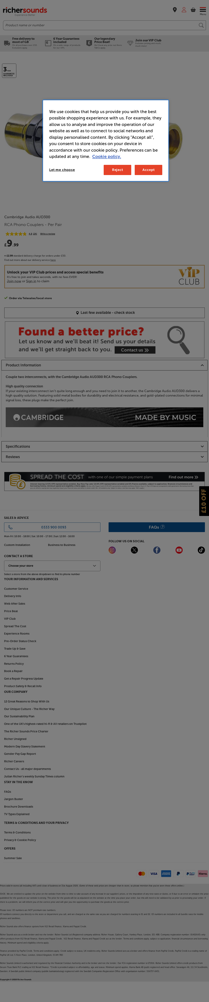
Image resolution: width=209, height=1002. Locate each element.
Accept (148, 170)
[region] (105, 140)
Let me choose (62, 170)
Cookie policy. (106, 156)
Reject (117, 170)
